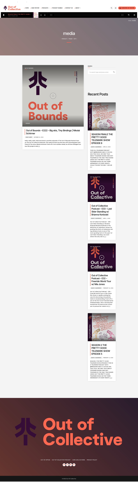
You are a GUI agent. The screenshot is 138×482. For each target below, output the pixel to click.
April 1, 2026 (106, 218)
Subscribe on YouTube (126, 8)
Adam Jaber (29, 137)
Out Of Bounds (29, 68)
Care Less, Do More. (33, 2)
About (77, 8)
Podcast (28, 123)
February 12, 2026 (108, 357)
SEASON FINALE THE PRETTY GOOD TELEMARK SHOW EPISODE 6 (27, 14)
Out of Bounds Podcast (9, 2)
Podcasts (45, 8)
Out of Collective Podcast (95, 177)
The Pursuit (22, 2)
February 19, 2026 (108, 288)
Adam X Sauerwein (96, 147)
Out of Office (45, 460)
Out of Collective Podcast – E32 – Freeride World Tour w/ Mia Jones (101, 280)
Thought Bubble (57, 8)
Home (27, 8)
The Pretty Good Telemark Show (94, 105)
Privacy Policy (92, 460)
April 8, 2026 (106, 147)
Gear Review (35, 8)
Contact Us (69, 8)
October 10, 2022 (39, 137)
